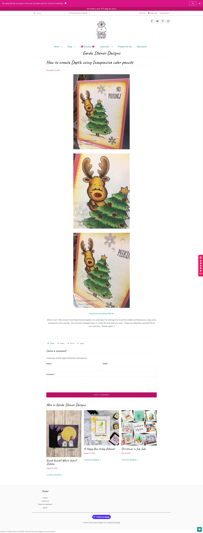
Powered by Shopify (113, 523)
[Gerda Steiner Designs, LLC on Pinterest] (163, 21)
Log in (142, 13)
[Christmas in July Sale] (139, 427)
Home (57, 46)
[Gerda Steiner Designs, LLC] (101, 30)
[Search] (34, 13)
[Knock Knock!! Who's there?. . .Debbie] (64, 433)
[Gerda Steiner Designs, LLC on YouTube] (157, 21)
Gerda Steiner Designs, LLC (97, 523)
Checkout (165, 13)
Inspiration (105, 46)
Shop (70, 46)
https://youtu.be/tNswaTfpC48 (101, 314)
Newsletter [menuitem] (142, 46)
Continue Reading (54, 475)
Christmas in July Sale (133, 448)
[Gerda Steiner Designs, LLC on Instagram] (168, 21)
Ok (193, 3)
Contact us (45, 501)
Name (49, 364)
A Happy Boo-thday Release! (99, 448)
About (45, 508)
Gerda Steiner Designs (101, 53)
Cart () (153, 13)
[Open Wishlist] (199, 529)
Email (105, 364)
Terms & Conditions (45, 504)
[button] (200, 265)
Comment (50, 374)
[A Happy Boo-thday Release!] (101, 427)
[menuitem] (59, 46)
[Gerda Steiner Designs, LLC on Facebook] (152, 21)
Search (45, 498)
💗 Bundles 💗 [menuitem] (88, 46)
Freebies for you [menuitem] (125, 46)
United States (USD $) (78, 13)
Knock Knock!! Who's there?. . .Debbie (62, 462)
